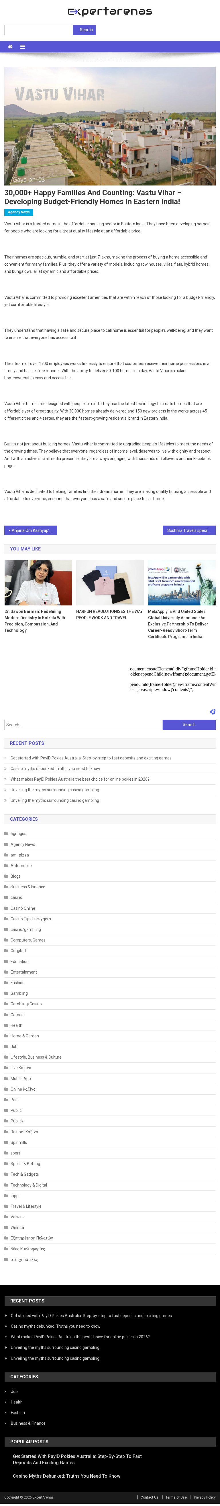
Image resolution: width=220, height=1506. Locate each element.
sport (15, 1153)
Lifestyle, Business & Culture (36, 1057)
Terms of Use (176, 1497)
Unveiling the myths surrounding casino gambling (55, 789)
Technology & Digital (29, 1185)
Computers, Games (28, 940)
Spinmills (19, 1142)
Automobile (21, 865)
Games (17, 1014)
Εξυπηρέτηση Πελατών (32, 1238)
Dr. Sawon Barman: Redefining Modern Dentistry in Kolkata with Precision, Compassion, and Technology (35, 621)
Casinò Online (23, 908)
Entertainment (24, 972)
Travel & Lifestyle (26, 1206)
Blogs (16, 876)
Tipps (16, 1195)
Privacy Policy (205, 1497)
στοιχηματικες (24, 1259)
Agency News (19, 212)
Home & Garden (25, 1036)
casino (16, 897)
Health (16, 1025)
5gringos (18, 833)
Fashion (18, 982)
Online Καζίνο (23, 1089)
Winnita (17, 1227)
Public (16, 1110)
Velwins (18, 1217)
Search (86, 29)
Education (20, 961)
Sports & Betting (25, 1163)
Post (15, 1100)
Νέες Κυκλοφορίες (28, 1249)
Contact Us (149, 1497)
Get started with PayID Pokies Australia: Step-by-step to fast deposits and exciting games (91, 758)
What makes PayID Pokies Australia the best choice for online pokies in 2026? (80, 779)
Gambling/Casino (26, 1004)
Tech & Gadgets (25, 1174)
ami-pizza (20, 855)
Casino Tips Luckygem (31, 919)
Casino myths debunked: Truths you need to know (55, 768)
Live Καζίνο (21, 1067)
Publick (17, 1121)
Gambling (19, 993)
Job (14, 1046)
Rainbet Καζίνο (24, 1132)
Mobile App (21, 1078)
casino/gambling (26, 929)
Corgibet (18, 950)
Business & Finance (28, 887)
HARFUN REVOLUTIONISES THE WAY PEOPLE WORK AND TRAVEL (109, 614)
